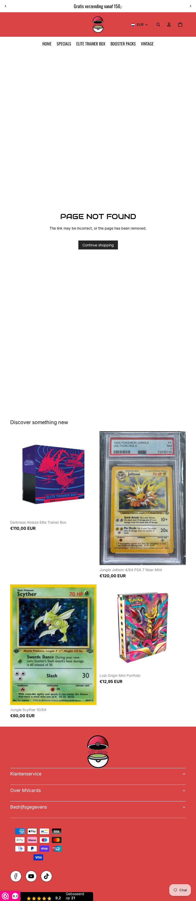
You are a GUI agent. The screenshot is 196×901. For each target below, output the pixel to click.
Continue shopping (98, 245)
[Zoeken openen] (158, 24)
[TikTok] (46, 876)
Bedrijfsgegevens (28, 807)
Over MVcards (25, 790)
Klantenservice (25, 773)
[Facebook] (15, 876)
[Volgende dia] (190, 6)
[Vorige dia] (5, 6)
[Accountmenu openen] (169, 24)
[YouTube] (31, 876)
